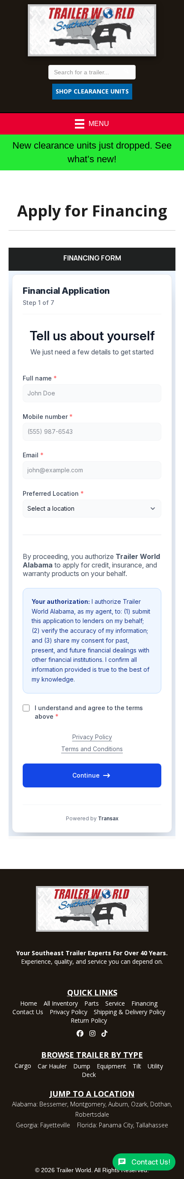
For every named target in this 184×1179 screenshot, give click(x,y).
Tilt (137, 1066)
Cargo (23, 1066)
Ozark (139, 1104)
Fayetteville (55, 1125)
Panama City (116, 1125)
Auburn (118, 1104)
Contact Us (27, 1012)
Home (28, 1004)
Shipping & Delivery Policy (129, 1012)
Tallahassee (152, 1125)
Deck (89, 1075)
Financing (144, 1004)
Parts (91, 1004)
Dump (81, 1066)
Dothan (160, 1104)
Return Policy (89, 1021)
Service (115, 1004)
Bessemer (53, 1104)
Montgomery (87, 1104)
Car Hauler (52, 1066)
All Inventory (61, 1004)
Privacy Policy (68, 1012)
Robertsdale (92, 1114)
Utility (155, 1066)
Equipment (111, 1066)
